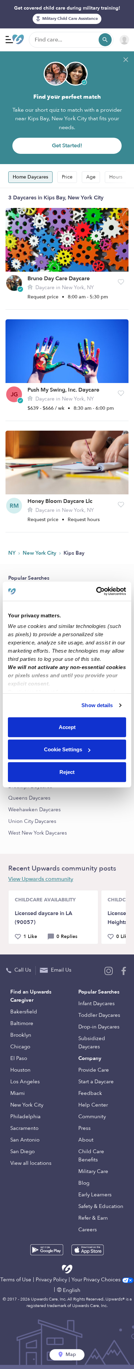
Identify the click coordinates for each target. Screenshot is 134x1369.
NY (12, 553)
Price (67, 177)
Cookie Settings (63, 749)
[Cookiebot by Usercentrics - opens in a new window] (96, 591)
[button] (121, 281)
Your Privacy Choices (96, 1279)
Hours (115, 177)
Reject (67, 772)
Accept (67, 727)
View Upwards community (40, 879)
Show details (97, 705)
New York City (40, 553)
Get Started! (67, 145)
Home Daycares (30, 177)
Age (91, 177)
